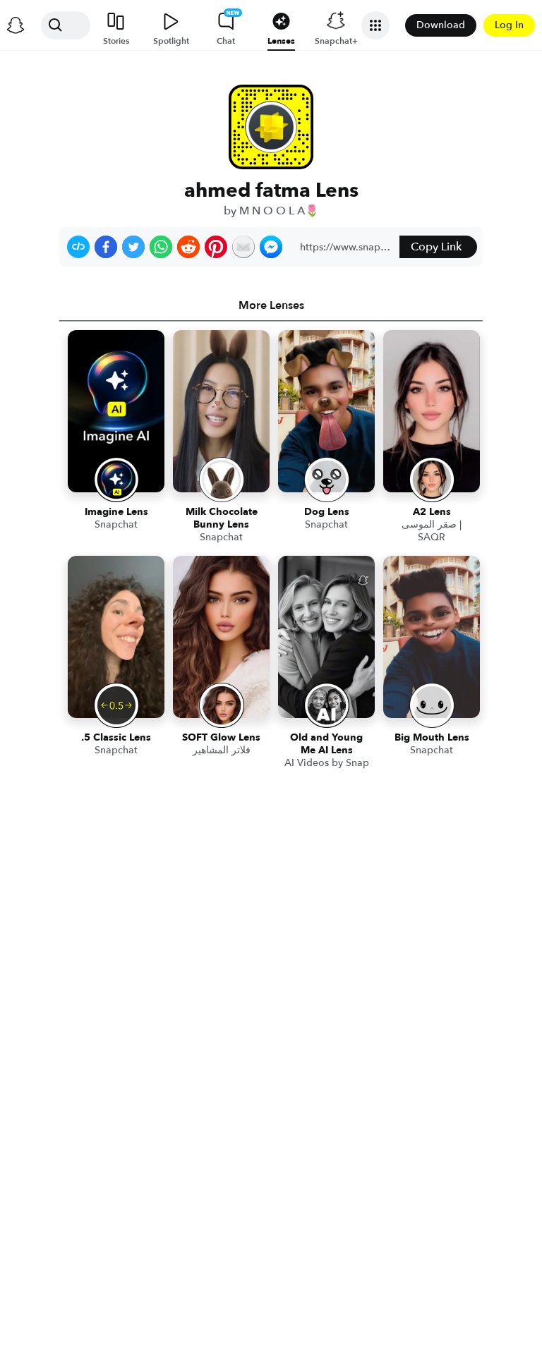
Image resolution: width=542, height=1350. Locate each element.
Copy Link (436, 247)
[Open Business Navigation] (375, 25)
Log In (509, 25)
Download (440, 25)
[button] (78, 247)
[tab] (271, 305)
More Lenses (271, 305)
